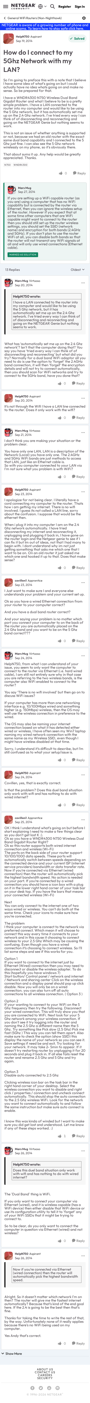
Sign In (80, 6)
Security (45, 1378)
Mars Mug (24, 187)
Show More (13, 1353)
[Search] (52, 6)
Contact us (45, 1372)
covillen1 (21, 580)
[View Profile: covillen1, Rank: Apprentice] (8, 582)
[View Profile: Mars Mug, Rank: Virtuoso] (8, 283)
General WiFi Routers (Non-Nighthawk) (35, 18)
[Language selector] (42, 6)
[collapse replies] (45, 277)
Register (64, 6)
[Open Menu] (84, 18)
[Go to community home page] (23, 6)
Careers (45, 1375)
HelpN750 (22, 36)
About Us (45, 1369)
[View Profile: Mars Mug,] (12, 190)
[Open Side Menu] (5, 6)
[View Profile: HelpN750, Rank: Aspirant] (8, 38)
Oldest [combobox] (78, 269)
